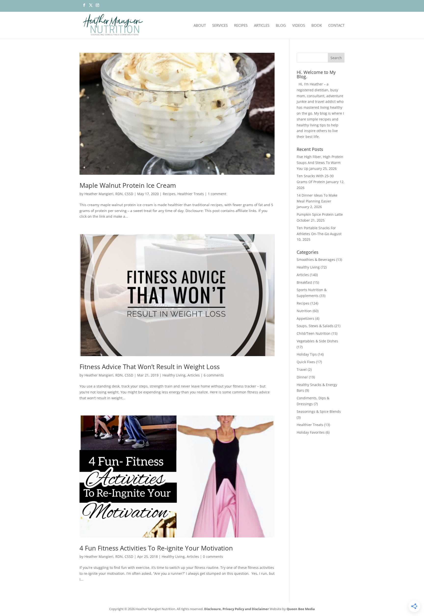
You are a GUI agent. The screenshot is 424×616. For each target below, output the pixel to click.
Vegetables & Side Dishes (317, 341)
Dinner (302, 377)
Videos (298, 26)
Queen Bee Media (301, 609)
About (200, 26)
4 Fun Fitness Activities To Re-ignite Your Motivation (156, 548)
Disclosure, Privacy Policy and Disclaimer (236, 609)
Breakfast (304, 282)
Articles (261, 26)
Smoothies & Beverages (316, 259)
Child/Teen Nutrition (314, 333)
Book (316, 26)
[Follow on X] (90, 6)
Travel (302, 369)
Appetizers (305, 318)
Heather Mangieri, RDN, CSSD (108, 193)
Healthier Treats (190, 193)
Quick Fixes (306, 362)
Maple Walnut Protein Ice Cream (128, 185)
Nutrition (304, 310)
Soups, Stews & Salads (315, 325)
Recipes (241, 26)
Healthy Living (174, 375)
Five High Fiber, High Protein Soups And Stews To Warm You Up (320, 162)
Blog (281, 26)
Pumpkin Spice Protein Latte (320, 214)
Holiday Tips (307, 354)
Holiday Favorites (311, 432)
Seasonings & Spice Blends (319, 411)
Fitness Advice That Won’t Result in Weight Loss (150, 366)
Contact (336, 26)
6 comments (214, 375)
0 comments (213, 556)
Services (220, 26)
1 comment (217, 193)
